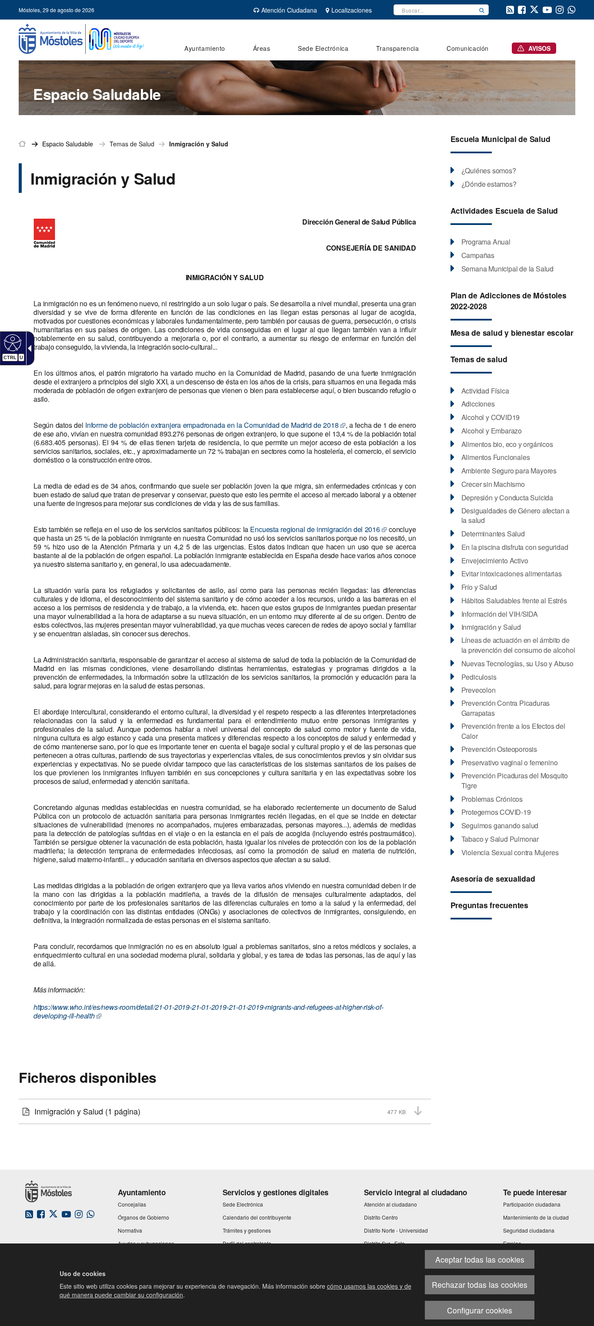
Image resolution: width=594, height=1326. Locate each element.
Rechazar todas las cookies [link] (479, 1284)
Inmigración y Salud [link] (198, 143)
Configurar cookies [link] (479, 1310)
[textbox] (434, 9)
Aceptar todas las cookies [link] (479, 1259)
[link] (11, 342)
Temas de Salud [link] (132, 143)
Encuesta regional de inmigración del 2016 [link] (315, 529)
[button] (482, 9)
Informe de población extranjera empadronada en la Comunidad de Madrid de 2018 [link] (212, 425)
